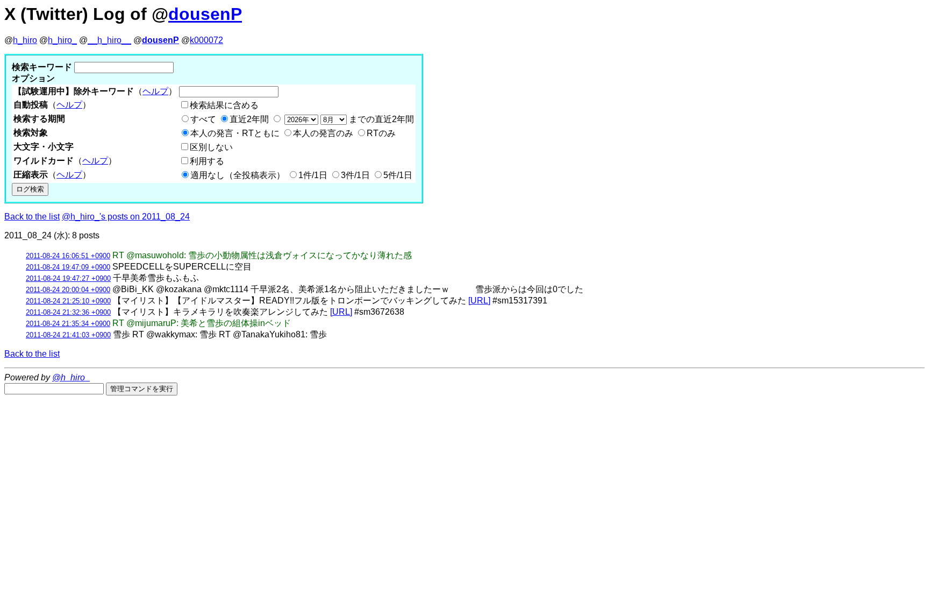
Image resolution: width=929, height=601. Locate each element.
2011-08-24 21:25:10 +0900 (68, 301)
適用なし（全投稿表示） (237, 175)
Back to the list (32, 216)
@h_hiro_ (71, 377)
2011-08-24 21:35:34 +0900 (68, 324)
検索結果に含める (224, 105)
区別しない (211, 147)
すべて (203, 119)
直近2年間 (249, 119)
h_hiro (25, 40)
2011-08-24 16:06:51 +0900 (68, 256)
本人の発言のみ (323, 133)
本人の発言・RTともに (235, 133)
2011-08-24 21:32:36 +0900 (68, 312)
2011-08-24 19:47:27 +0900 (68, 278)
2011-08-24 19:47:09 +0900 (68, 267)
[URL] (479, 300)
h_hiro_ (62, 40)
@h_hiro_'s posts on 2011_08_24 (126, 216)
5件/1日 (397, 175)
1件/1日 (312, 175)
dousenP (205, 14)
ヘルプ (155, 91)
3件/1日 (355, 175)
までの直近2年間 (380, 119)
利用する (207, 161)
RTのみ (381, 133)
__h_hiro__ (109, 40)
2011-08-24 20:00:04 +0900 (68, 290)
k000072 (206, 40)
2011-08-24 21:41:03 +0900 (68, 335)
